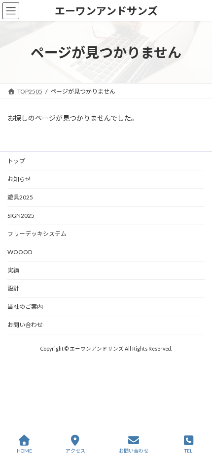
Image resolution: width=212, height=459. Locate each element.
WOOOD (19, 252)
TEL (188, 451)
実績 (13, 270)
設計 (13, 288)
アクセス (75, 451)
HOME (24, 451)
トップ (16, 160)
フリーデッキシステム (37, 233)
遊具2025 (20, 197)
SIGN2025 (21, 215)
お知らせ (19, 179)
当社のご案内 (25, 306)
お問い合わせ (25, 324)
